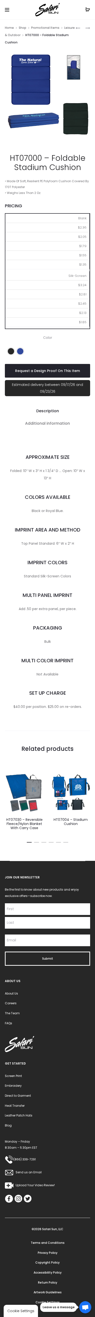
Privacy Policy (47, 1253)
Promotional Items (45, 28)
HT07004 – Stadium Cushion (71, 821)
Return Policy (47, 1282)
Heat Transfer (15, 1106)
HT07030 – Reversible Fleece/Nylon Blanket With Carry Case (24, 823)
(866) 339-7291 (24, 1159)
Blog (8, 1125)
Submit (47, 958)
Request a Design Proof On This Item (47, 370)
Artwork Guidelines (48, 1292)
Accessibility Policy (48, 1272)
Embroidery (13, 1086)
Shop (22, 28)
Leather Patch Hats (18, 1115)
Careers (11, 1003)
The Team (12, 1013)
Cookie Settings (48, 1302)
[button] (11, 351)
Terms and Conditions (48, 1243)
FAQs (8, 1023)
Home (9, 28)
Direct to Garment (18, 1096)
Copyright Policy (47, 1262)
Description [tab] (47, 411)
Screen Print (13, 1076)
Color (47, 337)
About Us (11, 993)
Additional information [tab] (47, 423)
